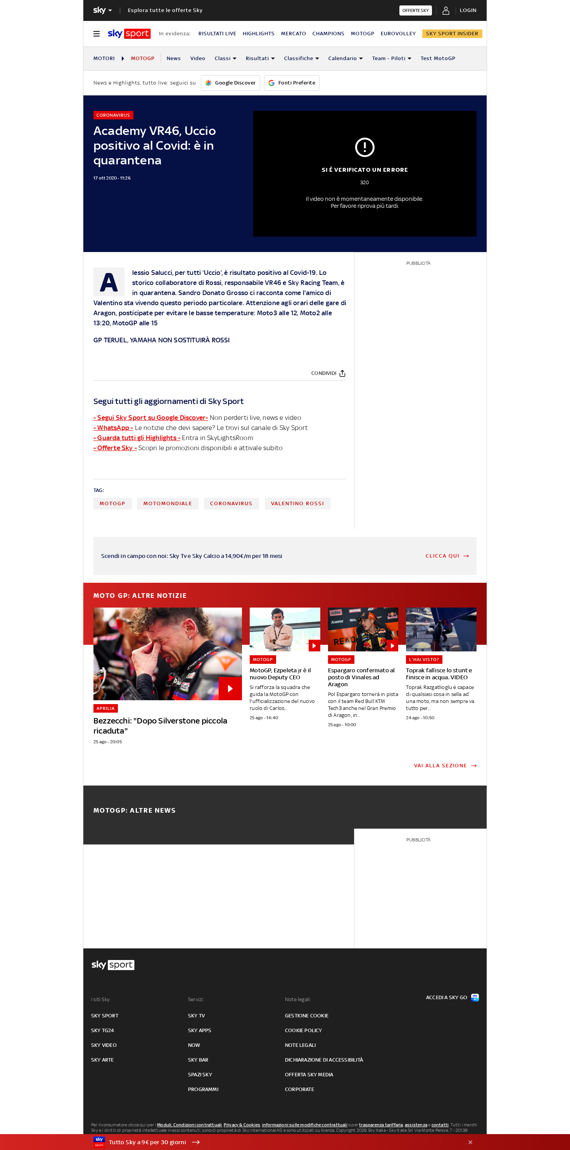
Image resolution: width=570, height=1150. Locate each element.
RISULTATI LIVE (218, 33)
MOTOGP (363, 33)
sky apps (200, 1030)
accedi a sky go (446, 997)
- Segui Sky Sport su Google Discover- (150, 417)
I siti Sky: (101, 999)
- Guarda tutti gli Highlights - (136, 438)
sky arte (102, 1060)
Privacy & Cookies (242, 1125)
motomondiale (167, 503)
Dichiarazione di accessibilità (324, 1060)
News (174, 58)
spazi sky (200, 1074)
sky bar (198, 1060)
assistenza (416, 1125)
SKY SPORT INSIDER (452, 33)
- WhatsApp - (113, 428)
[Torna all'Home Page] (129, 34)
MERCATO (293, 33)
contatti (440, 1125)
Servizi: (196, 999)
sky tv (196, 1016)
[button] (273, 1142)
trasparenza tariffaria (381, 1125)
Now (194, 1045)
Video (198, 58)
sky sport (104, 1016)
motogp (113, 503)
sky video (104, 1045)
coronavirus (231, 503)
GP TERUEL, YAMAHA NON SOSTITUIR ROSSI (161, 340)
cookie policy (303, 1030)
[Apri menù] (96, 34)
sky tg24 (102, 1030)
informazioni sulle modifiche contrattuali (304, 1125)
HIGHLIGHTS (259, 33)
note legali (300, 1045)
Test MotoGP (438, 58)
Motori (104, 58)
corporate (299, 1089)
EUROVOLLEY (398, 33)
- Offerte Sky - (115, 448)
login (468, 10)
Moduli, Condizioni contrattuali (189, 1125)
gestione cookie (306, 1016)
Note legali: (298, 999)
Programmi (203, 1089)
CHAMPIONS (329, 33)
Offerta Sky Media (309, 1074)
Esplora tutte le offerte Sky (165, 10)
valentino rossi (297, 503)
